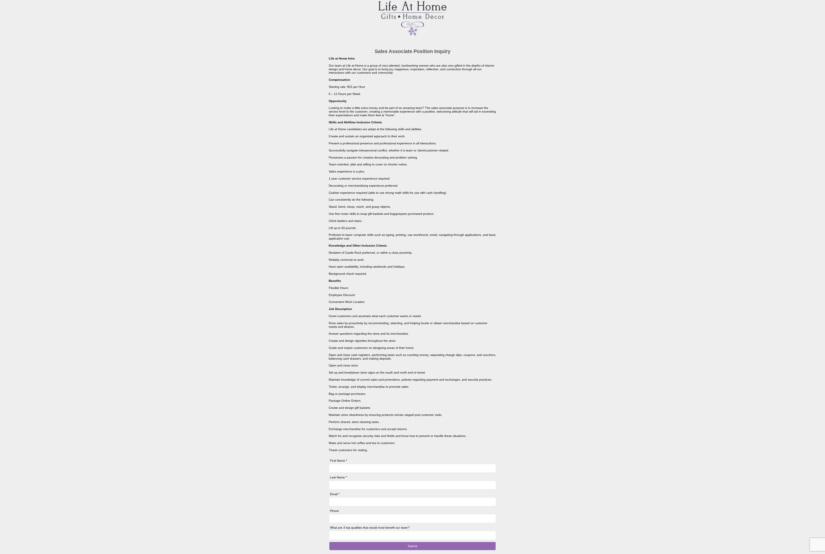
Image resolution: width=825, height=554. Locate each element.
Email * (334, 494)
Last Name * (338, 477)
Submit (412, 546)
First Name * (338, 460)
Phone (334, 511)
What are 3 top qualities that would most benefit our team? (369, 527)
